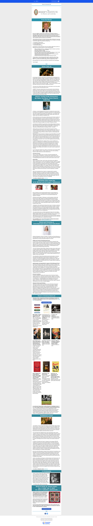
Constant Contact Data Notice (49, 519)
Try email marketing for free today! (46, 524)
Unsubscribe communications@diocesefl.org (46, 518)
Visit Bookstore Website (46, 302)
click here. (46, 178)
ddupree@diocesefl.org (46, 520)
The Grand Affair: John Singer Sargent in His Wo (46, 341)
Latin (36, 80)
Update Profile (42, 519)
